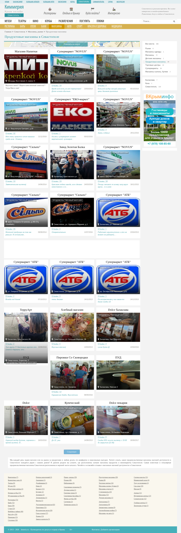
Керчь (72, 2)
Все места (150, 44)
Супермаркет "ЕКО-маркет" (72, 99)
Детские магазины (153, 58)
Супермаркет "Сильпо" (26, 147)
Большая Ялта (48, 2)
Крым (7, 2)
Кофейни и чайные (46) (15, 511)
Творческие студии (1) (141, 506)
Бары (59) (11, 506)
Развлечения (66, 21)
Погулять (85, 21)
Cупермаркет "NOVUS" (72, 51)
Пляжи (100, 21)
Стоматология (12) (140, 499)
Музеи (8, 21)
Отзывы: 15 (10, 229)
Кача (147, 83)
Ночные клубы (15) (14, 493)
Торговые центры (153, 65)
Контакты (95, 530)
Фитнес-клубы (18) (70, 499)
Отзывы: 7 (56, 437)
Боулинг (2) (40, 492)
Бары (22, 26)
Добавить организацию (110, 530)
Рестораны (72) (13, 500)
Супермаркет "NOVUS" (118, 51)
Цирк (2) (39, 486)
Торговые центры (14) (106, 483)
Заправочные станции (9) (107, 507)
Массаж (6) (137, 489)
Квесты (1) (39, 501)
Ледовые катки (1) (70, 490)
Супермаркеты (152, 68)
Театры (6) (11, 483)
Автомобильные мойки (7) (108, 510)
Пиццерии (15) (13, 517)
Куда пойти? (93, 13)
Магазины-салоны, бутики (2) (109, 486)
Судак (110, 2)
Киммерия (14, 7)
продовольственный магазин (21, 57)
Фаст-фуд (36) (12, 514)
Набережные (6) (69, 483)
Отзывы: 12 (56, 392)
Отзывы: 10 (56, 85)
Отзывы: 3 (102, 130)
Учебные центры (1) (140, 503)
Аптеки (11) (138, 493)
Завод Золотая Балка (72, 147)
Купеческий (72, 402)
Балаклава (150, 80)
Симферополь (98, 2)
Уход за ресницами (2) (141, 483)
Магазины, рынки (35, 32)
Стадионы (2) (68, 502)
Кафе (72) (11, 503)
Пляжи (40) (68, 480)
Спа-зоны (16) (138, 486)
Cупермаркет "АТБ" (72, 262)
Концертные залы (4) (15, 480)
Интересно (114, 13)
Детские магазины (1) (106, 498)
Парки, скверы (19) (70, 477)
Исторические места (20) (44, 510)
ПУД (118, 357)
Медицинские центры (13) (142, 496)
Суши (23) (11, 509)
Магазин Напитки (26, 51)
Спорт (79, 26)
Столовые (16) (13, 520)
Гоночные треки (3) (70, 493)
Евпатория (62, 2)
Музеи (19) (11, 486)
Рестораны (50, 13)
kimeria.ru (25, 530)
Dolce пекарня (118, 402)
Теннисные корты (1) (71, 505)
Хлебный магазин (72, 309)
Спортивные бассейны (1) (72, 496)
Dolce (26, 402)
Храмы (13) (40, 516)
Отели (33, 26)
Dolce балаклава (118, 309)
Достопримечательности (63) (45, 505)
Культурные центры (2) (15, 489)
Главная (8, 32)
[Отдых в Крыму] (160, 120)
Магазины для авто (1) (106, 513)
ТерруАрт (26, 309)
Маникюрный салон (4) (141, 480)
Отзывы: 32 (10, 133)
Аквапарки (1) (40, 480)
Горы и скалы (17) (42, 513)
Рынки (148, 48)
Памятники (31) (41, 507)
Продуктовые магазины (155, 62)
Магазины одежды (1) (106, 489)
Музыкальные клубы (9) (16, 496)
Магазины (57, 26)
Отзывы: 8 (102, 437)
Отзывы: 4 (102, 85)
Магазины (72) (104, 495)
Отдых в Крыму (71, 13)
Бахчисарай (17, 2)
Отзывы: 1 (56, 133)
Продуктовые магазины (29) (108, 477)
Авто (69, 26)
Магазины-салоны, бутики (156, 72)
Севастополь (84, 2)
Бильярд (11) (40, 489)
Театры (22, 21)
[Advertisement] (72, 249)
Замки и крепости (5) (43, 519)
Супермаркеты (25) (105, 492)
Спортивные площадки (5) (72, 487)
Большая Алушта (32, 2)
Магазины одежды (153, 52)
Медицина (117, 26)
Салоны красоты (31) (141, 477)
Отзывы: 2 (10, 296)
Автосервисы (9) (104, 505)
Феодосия (121, 2)
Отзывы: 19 (56, 181)
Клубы (48, 21)
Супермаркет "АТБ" (118, 194)
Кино (35, 21)
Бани (43, 26)
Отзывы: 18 (103, 181)
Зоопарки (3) (40, 495)
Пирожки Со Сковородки (72, 357)
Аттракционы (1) (41, 498)
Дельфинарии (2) (41, 483)
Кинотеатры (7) (13, 477)
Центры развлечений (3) (44, 477)
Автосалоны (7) (104, 502)
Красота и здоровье (97, 26)
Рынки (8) (102, 480)
